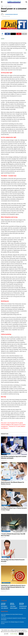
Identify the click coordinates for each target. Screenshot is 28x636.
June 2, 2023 (4, 511)
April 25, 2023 (4, 563)
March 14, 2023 (4, 590)
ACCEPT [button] (21, 633)
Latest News (13, 606)
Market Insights (13, 608)
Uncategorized (22, 608)
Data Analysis (4, 606)
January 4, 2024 (4, 460)
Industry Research (12, 604)
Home (2, 6)
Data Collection (4, 608)
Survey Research (23, 606)
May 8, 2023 (3, 537)
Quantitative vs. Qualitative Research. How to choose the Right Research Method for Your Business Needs (13, 587)
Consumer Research (8, 6)
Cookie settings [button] (13, 633)
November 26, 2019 (6, 16)
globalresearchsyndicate (11, 14)
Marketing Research (21, 604)
